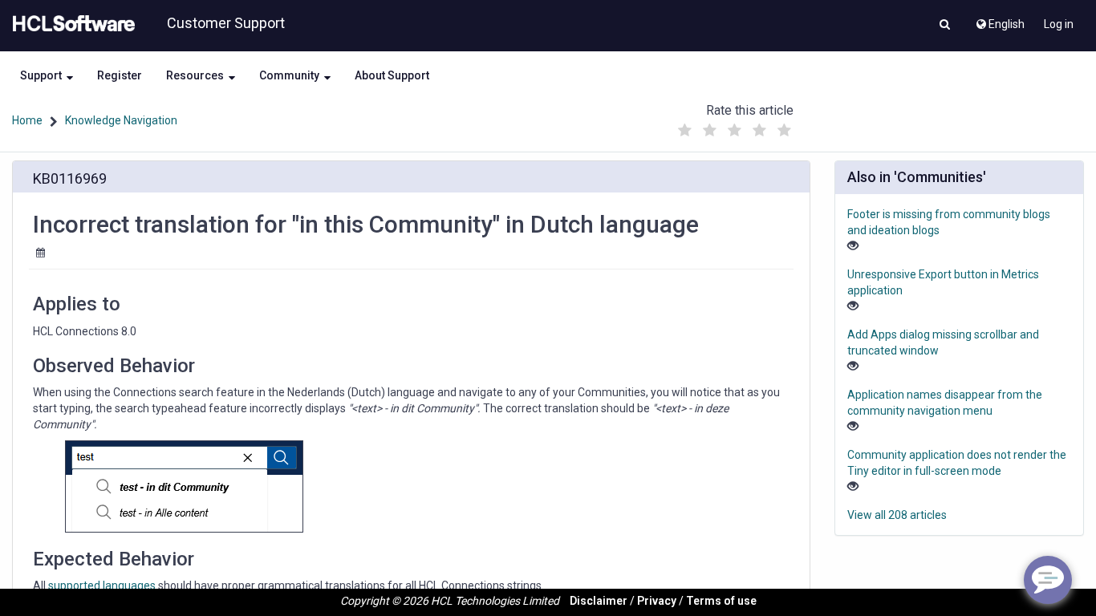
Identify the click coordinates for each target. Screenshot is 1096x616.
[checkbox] (684, 130)
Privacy (656, 600)
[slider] (734, 126)
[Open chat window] (1048, 580)
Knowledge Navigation (121, 120)
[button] (944, 26)
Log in (1059, 24)
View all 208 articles (897, 515)
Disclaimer (598, 600)
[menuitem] (999, 20)
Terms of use (721, 600)
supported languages (102, 585)
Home (27, 120)
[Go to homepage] (70, 24)
